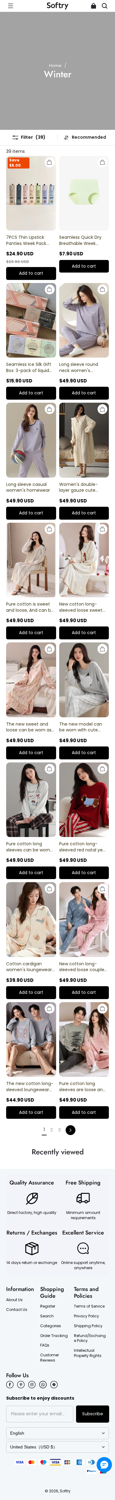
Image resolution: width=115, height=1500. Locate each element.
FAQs (44, 1345)
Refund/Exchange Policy (90, 1338)
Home (55, 65)
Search (47, 1316)
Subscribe (92, 1414)
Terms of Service (89, 1306)
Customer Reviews (49, 1358)
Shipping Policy (88, 1326)
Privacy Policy (86, 1316)
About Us (14, 1299)
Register (47, 1306)
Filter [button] (33, 137)
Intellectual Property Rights (88, 1353)
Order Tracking (54, 1335)
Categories (50, 1326)
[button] (10, 6)
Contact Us (16, 1309)
